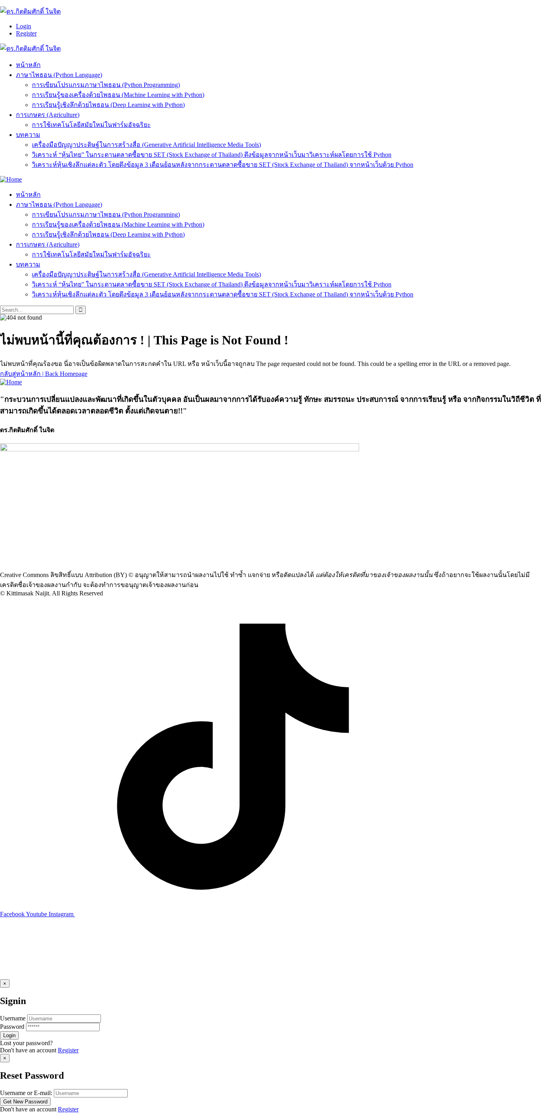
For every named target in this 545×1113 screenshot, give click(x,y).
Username (13, 1018)
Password (12, 1026)
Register (26, 33)
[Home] (11, 179)
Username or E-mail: (26, 1092)
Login (23, 26)
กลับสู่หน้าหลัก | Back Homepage (43, 373)
